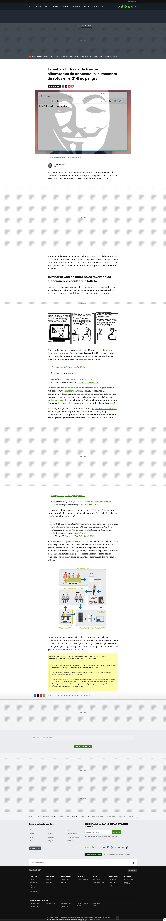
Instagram (129, 6)
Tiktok (122, 6)
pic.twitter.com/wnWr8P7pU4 (79, 379)
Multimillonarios (86, 56)
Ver (83, 747)
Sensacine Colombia (64, 907)
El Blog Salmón (128, 879)
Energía (50, 833)
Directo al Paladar (82, 879)
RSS (115, 847)
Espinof (63, 882)
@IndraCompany (58, 527)
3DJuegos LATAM (51, 904)
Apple (32, 837)
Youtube (132, 6)
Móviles (32, 833)
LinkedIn (123, 847)
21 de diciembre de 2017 (88, 382)
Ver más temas (35, 848)
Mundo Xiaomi (34, 892)
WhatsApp (119, 6)
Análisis (50, 830)
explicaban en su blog (58, 400)
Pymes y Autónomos (127, 882)
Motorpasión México (96, 904)
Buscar (133, 862)
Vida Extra (49, 882)
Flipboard (69, 86)
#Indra (82, 533)
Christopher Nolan (66, 56)
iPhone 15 (108, 56)
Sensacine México (66, 904)
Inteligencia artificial (73, 837)
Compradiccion (113, 885)
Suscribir (116, 832)
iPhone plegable (64, 817)
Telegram (125, 6)
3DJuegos (48, 879)
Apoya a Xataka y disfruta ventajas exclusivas (116, 854)
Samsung (51, 837)
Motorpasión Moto (98, 882)
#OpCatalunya (68, 367)
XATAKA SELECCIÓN (52, 6)
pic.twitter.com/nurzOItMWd (99, 501)
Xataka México (34, 904)
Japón (95, 56)
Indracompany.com (73, 390)
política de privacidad (110, 836)
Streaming (33, 830)
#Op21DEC (80, 367)
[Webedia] (132, 1)
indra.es (77, 387)
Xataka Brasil (34, 906)
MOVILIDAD (76, 6)
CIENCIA (66, 6)
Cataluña (76, 695)
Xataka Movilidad (72, 833)
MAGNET (87, 6)
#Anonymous (56, 367)
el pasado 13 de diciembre (104, 408)
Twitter (135, 6)
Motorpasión (96, 879)
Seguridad (58, 695)
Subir (131, 870)
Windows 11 (70, 841)
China (46, 56)
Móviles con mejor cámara (96, 817)
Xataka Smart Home (34, 888)
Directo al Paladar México (82, 904)
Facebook (63, 86)
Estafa (56, 56)
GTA (101, 56)
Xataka (32, 879)
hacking (67, 695)
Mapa (76, 56)
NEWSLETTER (99, 6)
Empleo (50, 841)
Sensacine (64, 879)
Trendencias (112, 879)
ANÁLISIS (38, 6)
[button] (59, 164)
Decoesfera (112, 882)
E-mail (72, 86)
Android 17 (75, 817)
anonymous (86, 695)
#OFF (64, 379)
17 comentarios (55, 86)
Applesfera (33, 885)
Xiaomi (115, 56)
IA (51, 56)
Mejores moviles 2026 (49, 817)
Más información (97, 919)
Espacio (69, 830)
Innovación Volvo (86, 25)
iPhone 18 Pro (111, 817)
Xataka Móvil (33, 882)
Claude (83, 817)
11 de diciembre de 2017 (84, 536)
